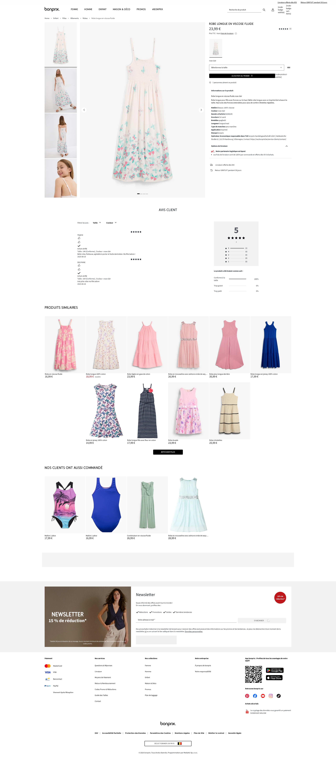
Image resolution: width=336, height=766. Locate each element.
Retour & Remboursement (105, 683)
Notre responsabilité (203, 671)
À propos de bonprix (203, 665)
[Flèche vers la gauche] (84, 110)
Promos (148, 689)
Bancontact (57, 679)
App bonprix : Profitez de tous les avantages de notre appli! (266, 659)
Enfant (147, 677)
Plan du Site (199, 733)
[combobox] (244, 10)
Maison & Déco (150, 683)
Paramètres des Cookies (160, 733)
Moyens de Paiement (103, 677)
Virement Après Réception (63, 692)
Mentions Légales (182, 733)
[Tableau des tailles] (288, 67)
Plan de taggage (151, 695)
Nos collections (151, 658)
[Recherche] (264, 9)
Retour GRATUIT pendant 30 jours (314, 2)
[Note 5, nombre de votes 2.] (283, 29)
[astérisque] (131, 232)
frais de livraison (227, 33)
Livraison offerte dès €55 (287, 2)
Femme (148, 665)
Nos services (100, 658)
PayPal (55, 686)
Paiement (48, 658)
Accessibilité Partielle (111, 733)
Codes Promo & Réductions (105, 689)
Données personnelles (194, 631)
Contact (98, 701)
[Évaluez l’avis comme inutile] (79, 242)
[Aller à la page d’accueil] (58, 9)
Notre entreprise (201, 658)
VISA (55, 672)
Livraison (98, 671)
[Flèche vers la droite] (201, 110)
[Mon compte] (272, 9)
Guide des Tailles (101, 695)
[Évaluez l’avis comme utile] (79, 238)
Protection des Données (135, 733)
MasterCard (57, 666)
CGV (96, 733)
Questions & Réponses (103, 665)
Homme (148, 671)
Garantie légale (234, 733)
